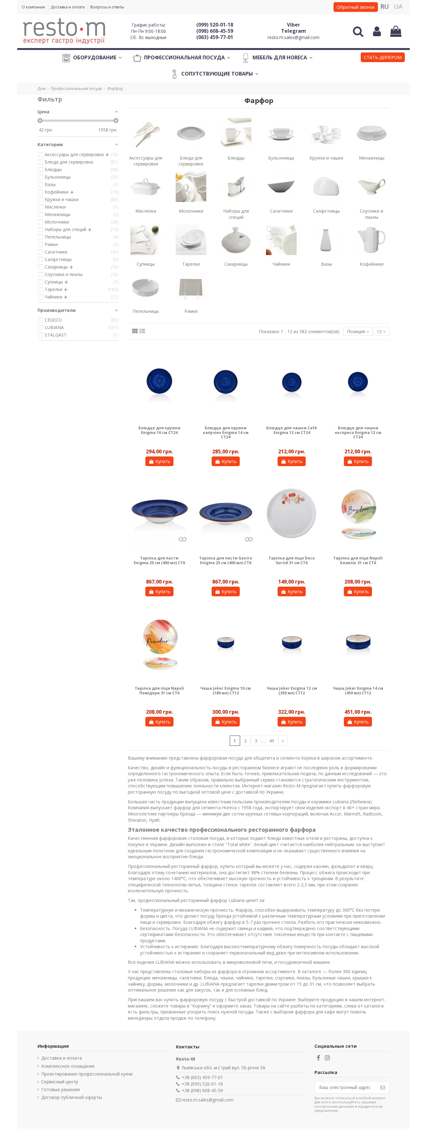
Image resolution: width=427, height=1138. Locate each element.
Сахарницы (236, 264)
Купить (162, 461)
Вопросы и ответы (107, 7)
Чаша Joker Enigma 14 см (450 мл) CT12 (358, 690)
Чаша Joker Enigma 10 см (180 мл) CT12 (225, 690)
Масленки (145, 211)
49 (271, 741)
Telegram (293, 30)
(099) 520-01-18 (214, 24)
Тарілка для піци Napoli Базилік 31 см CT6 (358, 560)
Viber (293, 24)
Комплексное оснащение (68, 1066)
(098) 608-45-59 (214, 30)
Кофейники (372, 264)
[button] (383, 58)
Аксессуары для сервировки (145, 161)
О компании (34, 7)
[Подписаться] (382, 1087)
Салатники (281, 211)
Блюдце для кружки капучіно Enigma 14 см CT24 (226, 432)
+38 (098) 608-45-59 (202, 1090)
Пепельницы (146, 311)
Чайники (281, 264)
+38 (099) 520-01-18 (202, 1084)
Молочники (191, 211)
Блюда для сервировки (190, 161)
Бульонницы (281, 158)
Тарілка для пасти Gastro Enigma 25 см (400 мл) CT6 (225, 560)
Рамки (191, 311)
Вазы (326, 264)
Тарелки (191, 264)
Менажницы (371, 158)
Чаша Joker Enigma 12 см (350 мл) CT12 (292, 690)
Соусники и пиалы (371, 214)
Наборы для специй (236, 214)
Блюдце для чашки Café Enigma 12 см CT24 (291, 430)
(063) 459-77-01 (214, 37)
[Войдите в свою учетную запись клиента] (377, 31)
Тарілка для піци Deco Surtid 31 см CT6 (292, 560)
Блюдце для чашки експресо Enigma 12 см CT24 (358, 432)
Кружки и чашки (326, 158)
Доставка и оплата (68, 7)
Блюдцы (236, 158)
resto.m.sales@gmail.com (293, 37)
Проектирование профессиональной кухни (87, 1074)
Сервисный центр (59, 1082)
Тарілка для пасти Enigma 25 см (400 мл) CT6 (159, 560)
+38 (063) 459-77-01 (202, 1077)
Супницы (146, 264)
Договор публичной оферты (71, 1097)
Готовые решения (60, 1089)
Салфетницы (326, 211)
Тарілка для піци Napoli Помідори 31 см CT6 (159, 690)
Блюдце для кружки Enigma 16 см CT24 (159, 430)
